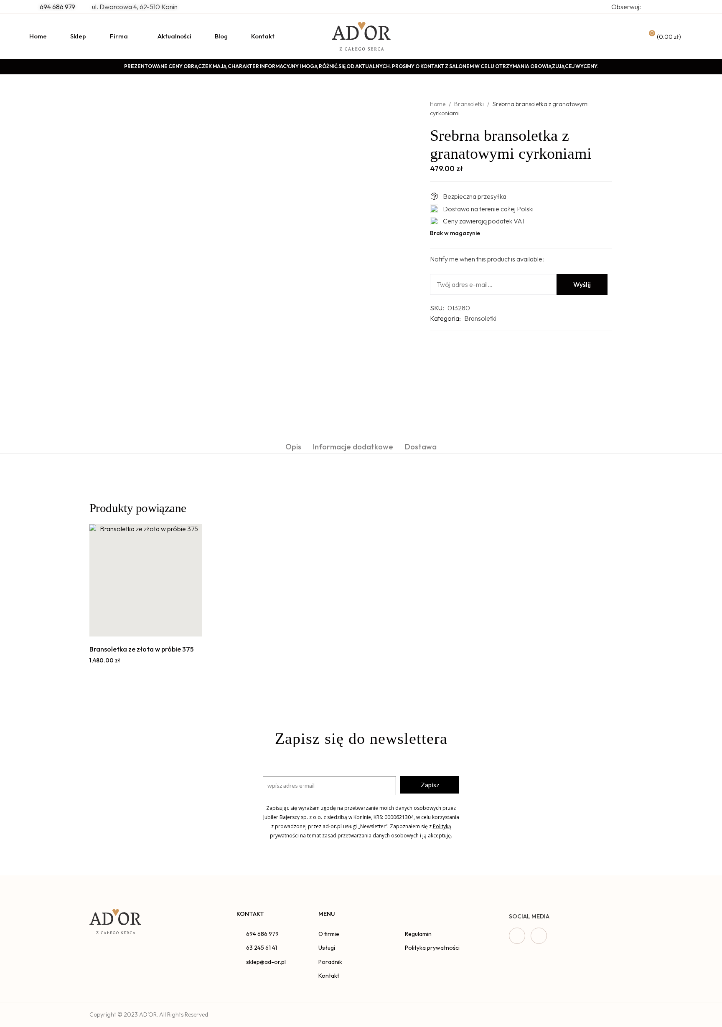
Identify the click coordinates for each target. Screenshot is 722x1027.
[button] (136, 627)
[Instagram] (539, 936)
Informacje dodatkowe (353, 446)
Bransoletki (469, 104)
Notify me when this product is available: (487, 259)
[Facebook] (517, 936)
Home (437, 104)
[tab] (293, 446)
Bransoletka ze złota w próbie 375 (141, 649)
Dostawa (421, 446)
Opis (293, 446)
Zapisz (430, 785)
